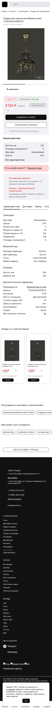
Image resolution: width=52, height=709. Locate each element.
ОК (26, 701)
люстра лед (43, 432)
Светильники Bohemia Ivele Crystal (18, 412)
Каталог (6, 560)
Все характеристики (15, 160)
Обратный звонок (14, 499)
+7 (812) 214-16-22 (16, 490)
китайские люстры (26, 432)
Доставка (27, 206)
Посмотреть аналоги (26, 125)
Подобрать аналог (26, 117)
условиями (10, 689)
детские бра (8, 432)
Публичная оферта (12, 669)
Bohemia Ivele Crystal (36, 287)
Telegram (11, 646)
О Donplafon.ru (10, 516)
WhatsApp (11, 652)
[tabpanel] (26, 54)
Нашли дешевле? (38, 105)
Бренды (6, 599)
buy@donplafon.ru (14, 505)
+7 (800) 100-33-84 (16, 495)
